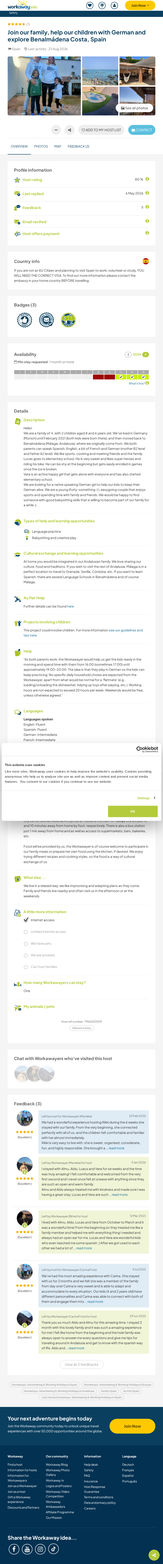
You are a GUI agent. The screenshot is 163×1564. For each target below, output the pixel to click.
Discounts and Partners (23, 1507)
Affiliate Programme (60, 1512)
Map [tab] (57, 146)
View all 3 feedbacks (81, 1364)
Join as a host (16, 1491)
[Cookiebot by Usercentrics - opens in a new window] (139, 749)
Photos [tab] (41, 146)
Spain (16, 49)
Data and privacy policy (100, 1502)
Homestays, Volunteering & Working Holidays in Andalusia (59, 1391)
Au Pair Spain (131, 1391)
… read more (115, 1148)
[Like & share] (69, 130)
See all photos (136, 108)
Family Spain (109, 1391)
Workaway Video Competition (57, 1494)
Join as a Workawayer (22, 1486)
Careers (90, 1508)
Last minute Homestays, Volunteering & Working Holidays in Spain (82, 1397)
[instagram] (40, 1549)
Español (127, 1475)
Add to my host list (103, 130)
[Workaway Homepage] (22, 4)
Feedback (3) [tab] (78, 146)
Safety (13, 12)
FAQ (87, 1475)
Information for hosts (22, 1470)
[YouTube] (27, 1549)
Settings (144, 798)
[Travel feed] (102, 5)
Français (128, 1470)
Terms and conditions (98, 1497)
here (70, 606)
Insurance (91, 1481)
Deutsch (128, 1464)
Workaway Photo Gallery (58, 1472)
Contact (143, 130)
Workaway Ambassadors (55, 1504)
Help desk (91, 1464)
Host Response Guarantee (94, 1489)
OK (132, 811)
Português (129, 1481)
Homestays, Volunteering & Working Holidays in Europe (117, 1384)
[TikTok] (53, 1548)
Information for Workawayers (18, 1478)
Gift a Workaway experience (19, 1499)
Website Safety (81, 1028)
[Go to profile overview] (81, 1073)
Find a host (15, 1464)
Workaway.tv (55, 1480)
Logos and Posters (59, 1486)
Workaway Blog (57, 1464)
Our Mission (54, 1517)
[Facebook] (14, 1549)
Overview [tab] (19, 146)
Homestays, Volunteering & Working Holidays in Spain (44, 1384)
